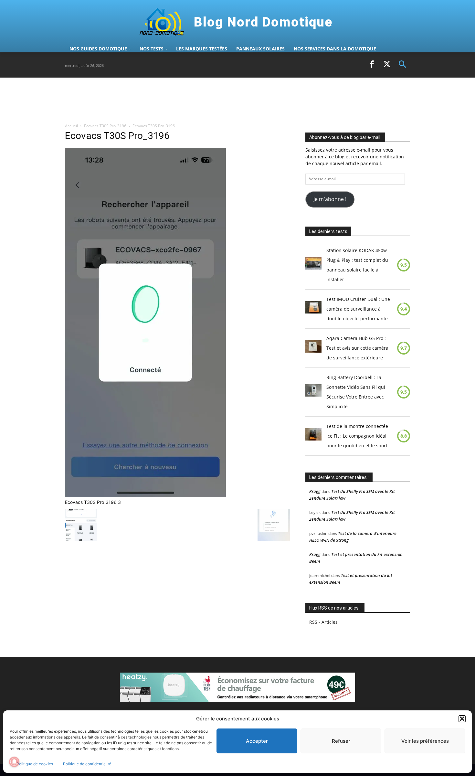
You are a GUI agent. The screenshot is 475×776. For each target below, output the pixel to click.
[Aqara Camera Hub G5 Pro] (313, 348)
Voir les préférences (425, 741)
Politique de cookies (34, 763)
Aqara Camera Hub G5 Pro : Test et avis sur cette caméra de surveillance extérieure (357, 348)
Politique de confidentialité (87, 763)
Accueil (71, 126)
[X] (387, 65)
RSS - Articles (323, 622)
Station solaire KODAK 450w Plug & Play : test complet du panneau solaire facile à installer (357, 264)
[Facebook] (371, 65)
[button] (462, 719)
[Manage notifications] (14, 762)
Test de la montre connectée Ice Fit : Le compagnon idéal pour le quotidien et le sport (357, 436)
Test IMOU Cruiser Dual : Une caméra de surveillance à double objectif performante (358, 309)
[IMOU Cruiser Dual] (313, 309)
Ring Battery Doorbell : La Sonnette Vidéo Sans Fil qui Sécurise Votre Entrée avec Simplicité (355, 391)
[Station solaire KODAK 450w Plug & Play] (313, 265)
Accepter (257, 741)
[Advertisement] (182, 99)
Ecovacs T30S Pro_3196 (105, 126)
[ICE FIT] (313, 436)
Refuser (341, 741)
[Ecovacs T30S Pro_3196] (145, 495)
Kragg (315, 491)
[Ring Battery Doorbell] (313, 392)
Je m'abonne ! (329, 199)
